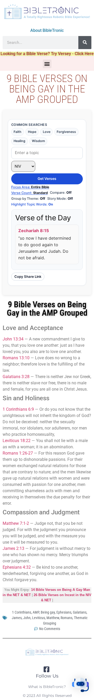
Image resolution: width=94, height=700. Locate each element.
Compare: (61, 193)
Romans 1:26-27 (18, 453)
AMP (36, 612)
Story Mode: (60, 199)
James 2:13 (13, 548)
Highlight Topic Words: (32, 204)
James (17, 618)
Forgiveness (66, 132)
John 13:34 (13, 339)
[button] (47, 64)
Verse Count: (29, 193)
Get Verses (47, 179)
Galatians (79, 612)
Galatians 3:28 (16, 376)
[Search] (84, 42)
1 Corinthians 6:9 (18, 409)
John (27, 618)
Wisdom (38, 141)
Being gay (48, 612)
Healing (19, 141)
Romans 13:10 (16, 357)
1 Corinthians (21, 612)
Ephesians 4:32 (17, 567)
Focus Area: (30, 187)
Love (46, 132)
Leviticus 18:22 (17, 440)
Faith (17, 132)
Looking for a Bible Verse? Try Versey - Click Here (47, 53)
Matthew (52, 618)
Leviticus (38, 618)
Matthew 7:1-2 (16, 523)
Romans (66, 618)
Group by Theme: (28, 199)
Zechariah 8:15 (33, 230)
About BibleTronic (47, 30)
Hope (32, 132)
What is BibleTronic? (47, 686)
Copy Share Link (27, 276)
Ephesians (63, 612)
